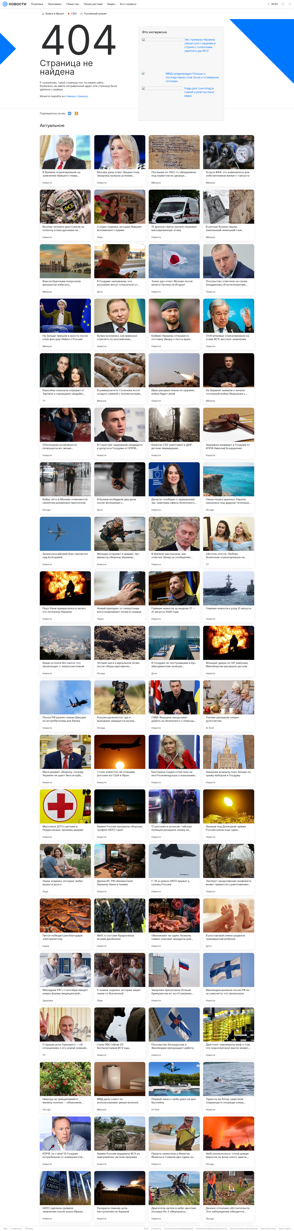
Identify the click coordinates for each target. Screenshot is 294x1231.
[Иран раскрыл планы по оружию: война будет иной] (174, 378)
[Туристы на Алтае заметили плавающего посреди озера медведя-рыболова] (228, 1087)
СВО (74, 13)
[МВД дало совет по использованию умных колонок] (119, 1087)
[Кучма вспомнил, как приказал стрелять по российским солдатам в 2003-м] (119, 324)
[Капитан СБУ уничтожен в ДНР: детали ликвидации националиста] (174, 433)
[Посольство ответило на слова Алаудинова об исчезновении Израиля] (228, 269)
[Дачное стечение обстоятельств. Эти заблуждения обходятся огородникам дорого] (228, 1196)
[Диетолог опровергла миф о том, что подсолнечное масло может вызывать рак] (228, 1033)
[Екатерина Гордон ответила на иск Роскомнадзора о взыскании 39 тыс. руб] (174, 760)
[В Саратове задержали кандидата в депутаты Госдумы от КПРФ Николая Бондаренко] (119, 433)
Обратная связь (268, 1228)
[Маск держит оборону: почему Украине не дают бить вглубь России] (65, 760)
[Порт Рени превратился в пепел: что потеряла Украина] (65, 596)
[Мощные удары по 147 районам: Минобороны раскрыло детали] (228, 651)
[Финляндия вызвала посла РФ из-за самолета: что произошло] (228, 978)
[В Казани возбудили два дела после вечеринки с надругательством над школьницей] (119, 487)
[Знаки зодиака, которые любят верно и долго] (65, 869)
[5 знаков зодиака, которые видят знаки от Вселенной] (119, 978)
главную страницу (76, 96)
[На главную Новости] (16, 4)
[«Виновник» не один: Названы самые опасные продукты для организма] (174, 924)
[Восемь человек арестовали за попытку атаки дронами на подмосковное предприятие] (65, 215)
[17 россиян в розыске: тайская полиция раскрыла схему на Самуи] (174, 814)
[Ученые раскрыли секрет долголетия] (228, 705)
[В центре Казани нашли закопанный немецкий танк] (228, 215)
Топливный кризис (95, 13)
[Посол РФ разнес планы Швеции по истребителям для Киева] (65, 705)
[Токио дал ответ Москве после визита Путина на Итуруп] (174, 269)
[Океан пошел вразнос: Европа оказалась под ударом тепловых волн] (228, 487)
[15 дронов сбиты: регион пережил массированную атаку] (174, 215)
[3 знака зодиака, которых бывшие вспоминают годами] (119, 215)
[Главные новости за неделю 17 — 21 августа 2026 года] (174, 596)
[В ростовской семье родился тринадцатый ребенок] (228, 924)
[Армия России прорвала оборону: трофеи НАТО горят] (119, 814)
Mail (5, 1228)
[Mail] (5, 4)
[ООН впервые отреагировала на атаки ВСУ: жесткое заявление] (228, 324)
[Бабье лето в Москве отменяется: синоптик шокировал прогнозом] (65, 487)
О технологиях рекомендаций (178, 1228)
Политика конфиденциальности (211, 1228)
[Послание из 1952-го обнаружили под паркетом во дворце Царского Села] (174, 160)
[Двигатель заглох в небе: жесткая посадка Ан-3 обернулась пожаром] (174, 1196)
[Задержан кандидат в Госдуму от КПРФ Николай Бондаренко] (228, 433)
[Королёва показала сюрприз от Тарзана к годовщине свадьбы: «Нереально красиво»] (65, 378)
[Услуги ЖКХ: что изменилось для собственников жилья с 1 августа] (228, 160)
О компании (16, 1228)
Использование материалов (243, 1228)
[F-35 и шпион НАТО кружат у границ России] (174, 869)
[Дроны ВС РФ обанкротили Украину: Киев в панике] (119, 869)
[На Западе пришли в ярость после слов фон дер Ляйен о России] (65, 324)
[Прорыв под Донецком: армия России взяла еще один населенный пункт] (228, 814)
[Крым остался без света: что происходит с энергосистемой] (65, 651)
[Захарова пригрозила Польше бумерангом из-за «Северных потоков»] (174, 978)
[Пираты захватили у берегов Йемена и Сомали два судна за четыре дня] (174, 1142)
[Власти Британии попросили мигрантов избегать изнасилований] (65, 269)
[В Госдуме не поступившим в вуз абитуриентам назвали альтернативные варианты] (174, 651)
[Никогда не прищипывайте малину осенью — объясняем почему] (65, 1087)
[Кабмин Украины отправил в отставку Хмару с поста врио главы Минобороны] (174, 324)
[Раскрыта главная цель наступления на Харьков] (119, 1196)
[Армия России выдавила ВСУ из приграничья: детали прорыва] (119, 1142)
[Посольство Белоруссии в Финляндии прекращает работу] (174, 1033)
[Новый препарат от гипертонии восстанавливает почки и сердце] (119, 596)
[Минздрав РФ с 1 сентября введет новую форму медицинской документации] (65, 978)
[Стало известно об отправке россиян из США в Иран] (119, 760)
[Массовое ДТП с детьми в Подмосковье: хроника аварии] (65, 814)
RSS (146, 1228)
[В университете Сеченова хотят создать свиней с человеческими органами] (119, 378)
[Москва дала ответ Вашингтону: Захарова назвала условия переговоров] (119, 160)
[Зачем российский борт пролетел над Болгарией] (65, 542)
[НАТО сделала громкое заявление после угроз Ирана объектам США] (65, 1196)
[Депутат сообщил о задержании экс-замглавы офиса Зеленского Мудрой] (174, 487)
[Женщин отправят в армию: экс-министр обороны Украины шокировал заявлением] (119, 542)
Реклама (29, 1228)
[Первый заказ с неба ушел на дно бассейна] (174, 1087)
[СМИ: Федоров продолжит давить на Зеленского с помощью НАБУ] (174, 705)
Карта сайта (285, 1228)
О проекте (156, 1228)
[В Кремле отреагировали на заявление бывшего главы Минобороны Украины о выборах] (65, 160)
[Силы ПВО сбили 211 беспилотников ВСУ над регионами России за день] (119, 1033)
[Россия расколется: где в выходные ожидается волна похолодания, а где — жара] (119, 705)
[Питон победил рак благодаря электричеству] (65, 924)
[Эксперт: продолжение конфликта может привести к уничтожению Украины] (228, 869)
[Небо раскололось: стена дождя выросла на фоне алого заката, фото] (228, 1142)
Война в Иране (55, 13)
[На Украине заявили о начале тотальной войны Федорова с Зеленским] (228, 378)
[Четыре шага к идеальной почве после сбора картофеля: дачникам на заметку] (119, 651)
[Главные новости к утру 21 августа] (228, 596)
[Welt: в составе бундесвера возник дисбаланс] (119, 924)
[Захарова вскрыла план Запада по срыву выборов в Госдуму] (228, 760)
